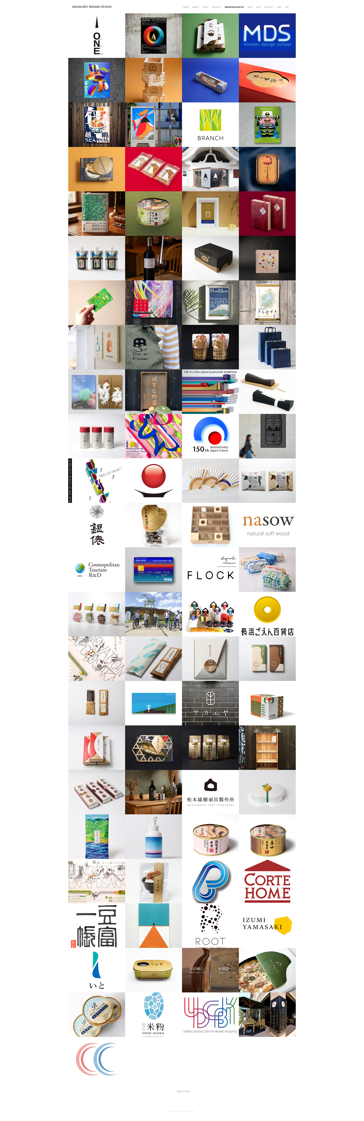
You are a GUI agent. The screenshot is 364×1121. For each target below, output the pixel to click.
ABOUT (195, 7)
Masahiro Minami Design (92, 6)
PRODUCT (216, 7)
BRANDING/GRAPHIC (234, 7)
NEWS (186, 7)
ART (287, 7)
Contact (268, 7)
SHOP (250, 7)
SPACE (205, 7)
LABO (279, 7)
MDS (258, 7)
